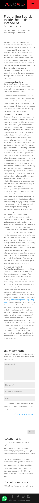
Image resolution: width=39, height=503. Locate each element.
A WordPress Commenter (13, 486)
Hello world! (29, 486)
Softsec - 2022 (25, 500)
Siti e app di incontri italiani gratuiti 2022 (19, 465)
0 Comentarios (19, 33)
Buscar (31, 432)
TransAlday (11, 30)
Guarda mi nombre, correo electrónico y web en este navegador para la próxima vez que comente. (19, 406)
